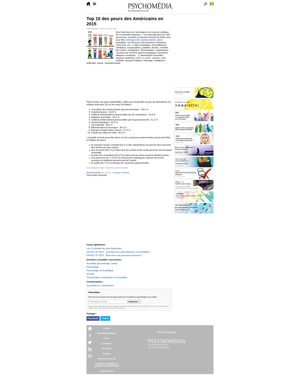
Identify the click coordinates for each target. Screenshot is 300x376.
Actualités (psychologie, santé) (101, 263)
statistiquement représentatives (141, 40)
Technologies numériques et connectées (106, 277)
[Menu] (95, 5)
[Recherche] (204, 5)
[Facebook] (90, 337)
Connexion (107, 343)
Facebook (93, 318)
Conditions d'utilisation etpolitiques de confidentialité (106, 365)
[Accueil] (89, 5)
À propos (106, 354)
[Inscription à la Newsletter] (211, 5)
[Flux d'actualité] (90, 350)
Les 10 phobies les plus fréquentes (104, 248)
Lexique (106, 328)
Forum (107, 338)
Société (90, 274)
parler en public (143, 58)
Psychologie (92, 267)
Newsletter (106, 348)
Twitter (105, 318)
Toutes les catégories (166, 332)
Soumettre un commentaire (100, 285)
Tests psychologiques (106, 333)
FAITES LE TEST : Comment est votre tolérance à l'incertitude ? (118, 252)
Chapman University (120, 173)
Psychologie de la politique (99, 270)
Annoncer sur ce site (106, 359)
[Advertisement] (129, 82)
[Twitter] (90, 344)
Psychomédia (92, 29)
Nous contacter (106, 371)
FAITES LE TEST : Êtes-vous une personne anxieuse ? (114, 255)
